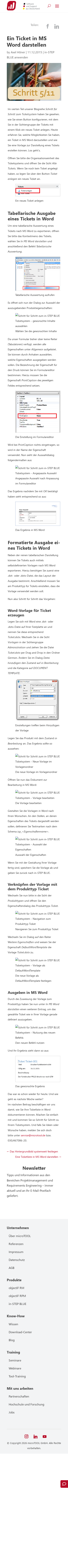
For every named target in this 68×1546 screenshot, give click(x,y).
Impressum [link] (16, 1252)
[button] (57, 6)
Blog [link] (12, 1340)
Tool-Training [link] (17, 1376)
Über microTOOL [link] (20, 1236)
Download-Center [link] (20, 1332)
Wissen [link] (13, 1324)
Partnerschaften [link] (19, 1396)
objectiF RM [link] (16, 1288)
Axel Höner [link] (18, 52)
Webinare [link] (15, 1368)
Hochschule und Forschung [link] (26, 1404)
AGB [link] (11, 1268)
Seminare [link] (15, 1360)
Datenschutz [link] (17, 1260)
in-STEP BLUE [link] (17, 1304)
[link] (11, 5)
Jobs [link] (12, 1412)
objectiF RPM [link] (17, 1296)
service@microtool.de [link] (33, 1135)
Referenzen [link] (16, 1244)
